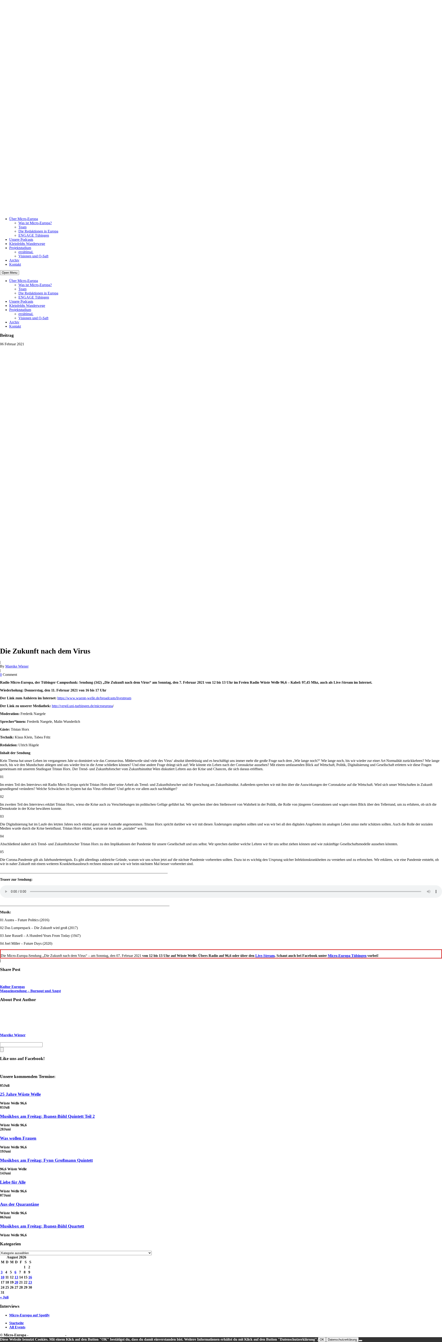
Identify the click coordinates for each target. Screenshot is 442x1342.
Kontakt (15, 264)
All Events (17, 1327)
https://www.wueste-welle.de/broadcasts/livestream (94, 698)
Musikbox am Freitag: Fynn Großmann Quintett (46, 1160)
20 (16, 1282)
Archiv (14, 260)
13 (16, 1277)
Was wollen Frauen (18, 1138)
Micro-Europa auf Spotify (29, 1315)
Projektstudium (20, 248)
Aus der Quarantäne (19, 1204)
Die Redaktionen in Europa (38, 231)
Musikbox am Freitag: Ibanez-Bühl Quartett (42, 1226)
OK (322, 1339)
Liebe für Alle (13, 1182)
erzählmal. (25, 252)
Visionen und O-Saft (33, 256)
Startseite (16, 1323)
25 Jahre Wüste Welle (20, 1094)
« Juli (4, 1297)
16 (30, 1277)
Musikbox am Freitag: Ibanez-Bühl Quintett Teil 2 (47, 1116)
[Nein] (360, 1340)
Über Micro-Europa (23, 219)
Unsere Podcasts (21, 239)
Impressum (76, 1335)
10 (2, 1277)
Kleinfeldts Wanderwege (27, 244)
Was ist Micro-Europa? (35, 223)
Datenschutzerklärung (46, 1335)
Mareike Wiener (17, 666)
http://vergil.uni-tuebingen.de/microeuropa (82, 706)
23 (30, 1282)
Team (22, 227)
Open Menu (9, 272)
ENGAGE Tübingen (33, 235)
